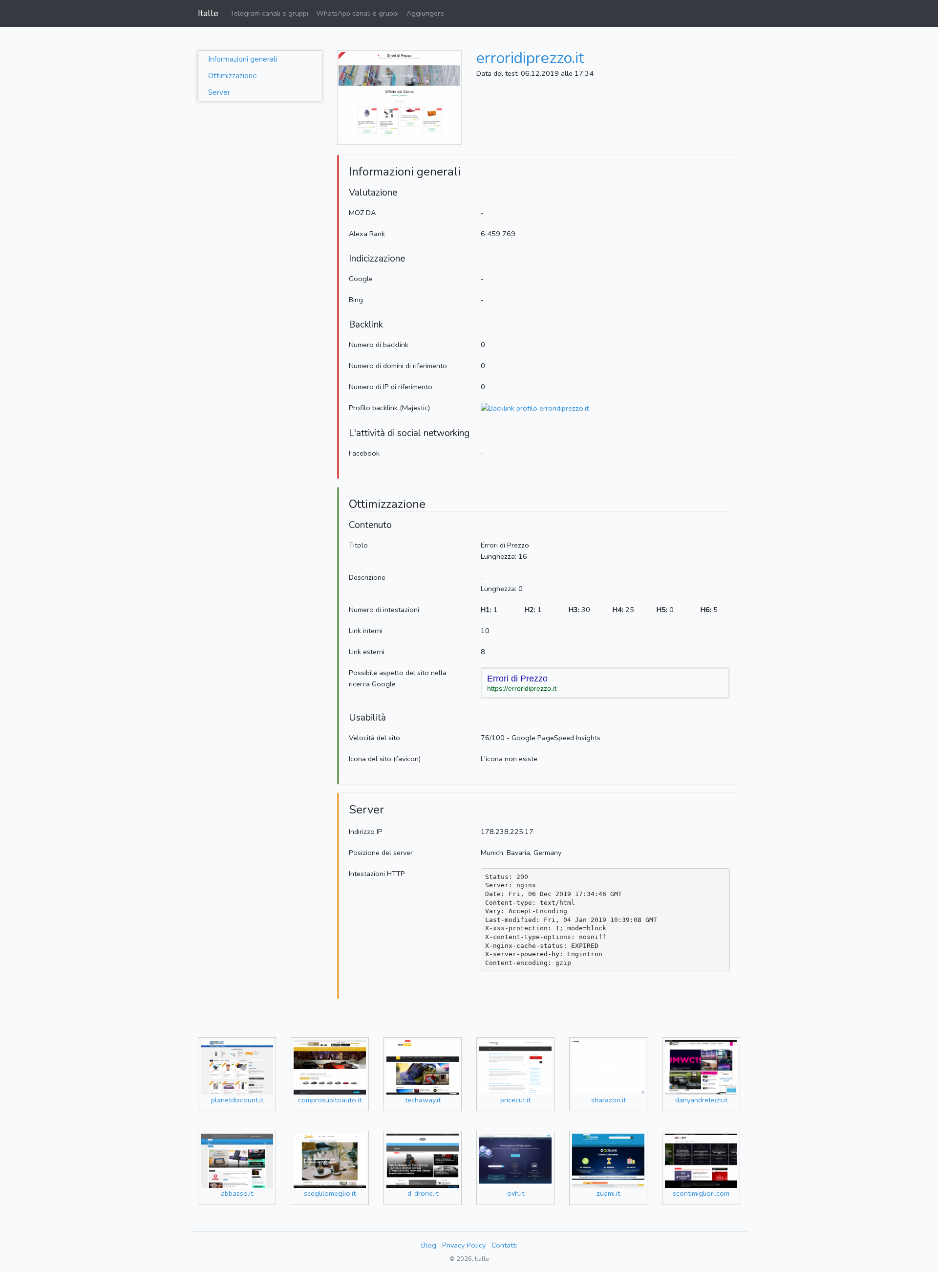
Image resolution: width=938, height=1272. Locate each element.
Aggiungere (425, 13)
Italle (208, 13)
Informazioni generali (242, 59)
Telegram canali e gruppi (269, 13)
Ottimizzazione (232, 76)
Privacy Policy (464, 1245)
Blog (428, 1245)
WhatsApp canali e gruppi (357, 13)
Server (219, 92)
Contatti (504, 1245)
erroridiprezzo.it (530, 57)
